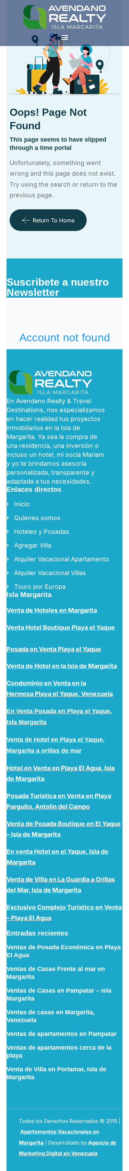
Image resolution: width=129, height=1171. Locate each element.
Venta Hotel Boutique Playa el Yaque (61, 627)
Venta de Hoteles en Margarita (52, 610)
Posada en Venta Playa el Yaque (54, 649)
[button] (64, 37)
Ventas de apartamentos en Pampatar (62, 1033)
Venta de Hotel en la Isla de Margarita (62, 666)
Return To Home (54, 220)
